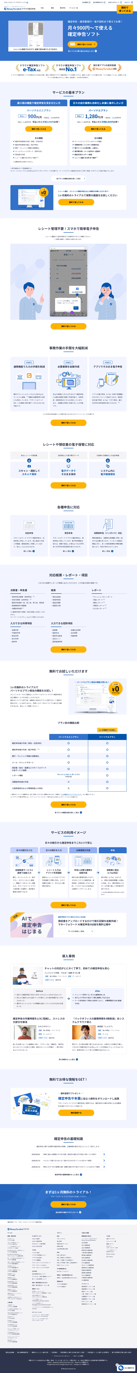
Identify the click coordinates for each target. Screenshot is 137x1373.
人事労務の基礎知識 (87, 1252)
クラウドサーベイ (14, 1337)
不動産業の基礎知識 (87, 1277)
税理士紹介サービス (62, 1244)
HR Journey (109, 1256)
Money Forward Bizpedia (90, 1239)
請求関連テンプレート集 (88, 1286)
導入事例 (59, 1241)
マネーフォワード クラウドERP (40, 1267)
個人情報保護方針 (22, 1352)
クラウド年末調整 (12, 1321)
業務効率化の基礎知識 (88, 1267)
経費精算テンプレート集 (88, 1289)
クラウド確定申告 (16, 1251)
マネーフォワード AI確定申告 (15, 1255)
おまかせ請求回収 (37, 1241)
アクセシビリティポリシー (62, 1356)
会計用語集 (85, 1242)
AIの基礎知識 (85, 1280)
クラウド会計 (11, 1239)
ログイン (127, 2)
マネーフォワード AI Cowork (40, 1315)
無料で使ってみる (39, 129)
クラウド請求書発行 (16, 1262)
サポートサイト (61, 1239)
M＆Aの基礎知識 (86, 1275)
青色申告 (62, 8)
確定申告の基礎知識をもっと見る (67, 1174)
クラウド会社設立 (37, 1257)
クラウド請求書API (62, 1284)
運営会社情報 (10, 1352)
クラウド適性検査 (12, 1340)
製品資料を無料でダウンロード (67, 1212)
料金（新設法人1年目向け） (64, 1257)
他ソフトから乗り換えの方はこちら (81, 51)
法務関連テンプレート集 (88, 1296)
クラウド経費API (61, 1286)
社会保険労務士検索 (62, 1249)
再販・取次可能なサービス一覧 (40, 1285)
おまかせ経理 (35, 1239)
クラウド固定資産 (13, 1282)
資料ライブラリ (110, 1239)
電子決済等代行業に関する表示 (121, 1352)
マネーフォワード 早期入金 (39, 1296)
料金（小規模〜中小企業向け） (65, 1260)
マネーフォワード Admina (39, 1265)
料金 (42, 8)
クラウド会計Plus (13, 1243)
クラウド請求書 (16, 1259)
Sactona (43, 1307)
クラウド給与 (11, 1317)
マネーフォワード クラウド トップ (15, 2)
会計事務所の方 (98, 2)
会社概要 (85, 2)
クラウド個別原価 (13, 1286)
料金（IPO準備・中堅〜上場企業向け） (67, 1262)
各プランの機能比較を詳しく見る (67, 812)
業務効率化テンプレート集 (89, 1304)
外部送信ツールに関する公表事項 (98, 1352)
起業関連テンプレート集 (88, 1299)
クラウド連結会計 (12, 1290)
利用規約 (54, 1352)
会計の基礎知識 (86, 1248)
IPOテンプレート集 (87, 1301)
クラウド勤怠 (15, 1309)
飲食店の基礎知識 (86, 1270)
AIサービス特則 (78, 1356)
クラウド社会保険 (13, 1325)
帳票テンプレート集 (87, 1291)
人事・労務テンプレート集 (89, 1294)
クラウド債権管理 (14, 1270)
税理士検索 (60, 1246)
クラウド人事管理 (12, 1305)
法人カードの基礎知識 (88, 1265)
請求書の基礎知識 (86, 1255)
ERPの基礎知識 (86, 1245)
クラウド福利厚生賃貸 (14, 1333)
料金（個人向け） (62, 1255)
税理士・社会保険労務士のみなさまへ (67, 1278)
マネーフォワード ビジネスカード (41, 1262)
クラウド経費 (12, 1274)
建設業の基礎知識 (86, 1273)
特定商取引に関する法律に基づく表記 (72, 1352)
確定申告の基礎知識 (87, 1250)
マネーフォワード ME (112, 1247)
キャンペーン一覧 (111, 1241)
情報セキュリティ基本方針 (40, 1352)
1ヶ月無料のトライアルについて (71, 794)
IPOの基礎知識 (86, 1263)
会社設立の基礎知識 (87, 1260)
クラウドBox (15, 1294)
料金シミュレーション (63, 1265)
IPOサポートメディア (62, 1271)
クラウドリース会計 (14, 1247)
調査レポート (110, 1244)
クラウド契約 (35, 1252)
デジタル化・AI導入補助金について (41, 1276)
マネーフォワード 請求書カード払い (42, 1292)
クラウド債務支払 (12, 1278)
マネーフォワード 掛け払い (15, 1298)
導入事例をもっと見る (67, 1059)
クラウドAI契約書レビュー (39, 1255)
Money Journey (110, 1254)
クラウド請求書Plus (13, 1266)
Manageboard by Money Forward (41, 1304)
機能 (52, 8)
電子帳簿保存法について (38, 1274)
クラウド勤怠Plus (15, 1313)
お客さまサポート (113, 2)
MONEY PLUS (111, 1250)
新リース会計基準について (39, 1279)
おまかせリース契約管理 (38, 1244)
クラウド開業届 (36, 1260)
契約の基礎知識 (86, 1257)
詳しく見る (28, 551)
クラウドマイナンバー (14, 1329)
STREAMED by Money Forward (40, 1300)
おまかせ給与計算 (37, 1246)
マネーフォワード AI (40, 1319)
